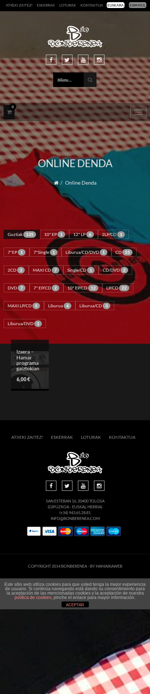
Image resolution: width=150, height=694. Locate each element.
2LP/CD (112, 234)
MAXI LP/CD (23, 305)
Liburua (58, 305)
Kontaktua (91, 5)
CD (122, 252)
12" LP (82, 234)
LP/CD (116, 288)
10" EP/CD (81, 288)
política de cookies (33, 597)
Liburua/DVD (23, 323)
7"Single (44, 252)
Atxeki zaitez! (19, 5)
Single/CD (79, 270)
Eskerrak (46, 5)
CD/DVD (114, 270)
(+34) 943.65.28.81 (75, 512)
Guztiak (20, 234)
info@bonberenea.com (75, 518)
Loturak (67, 5)
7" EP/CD (45, 288)
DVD (15, 288)
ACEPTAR (75, 605)
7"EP (15, 252)
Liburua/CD (93, 305)
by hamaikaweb (106, 566)
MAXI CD (45, 270)
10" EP (53, 234)
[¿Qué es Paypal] (33, 531)
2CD (15, 270)
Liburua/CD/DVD (85, 252)
